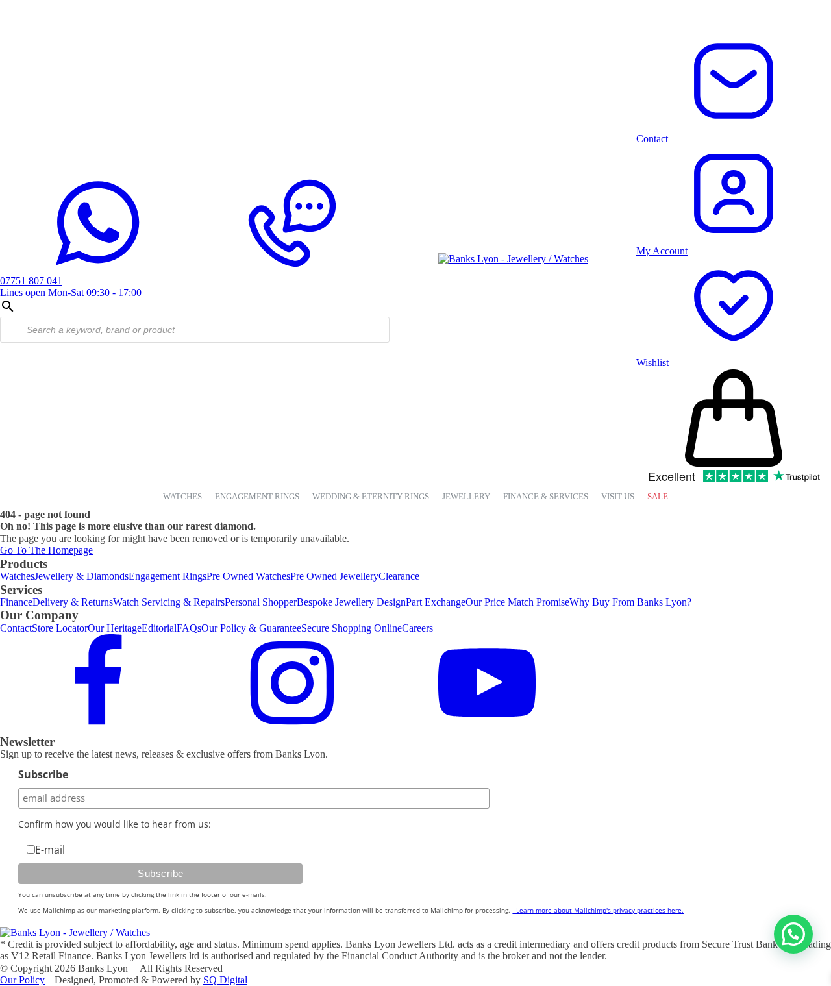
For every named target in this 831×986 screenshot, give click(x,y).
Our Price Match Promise (517, 602)
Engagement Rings (167, 576)
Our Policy (22, 979)
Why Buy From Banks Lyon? (630, 602)
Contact (16, 628)
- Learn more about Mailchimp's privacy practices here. (598, 910)
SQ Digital (225, 979)
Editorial (159, 628)
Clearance (398, 576)
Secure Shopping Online (351, 628)
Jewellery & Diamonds (81, 576)
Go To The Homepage (46, 550)
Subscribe (43, 774)
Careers (417, 628)
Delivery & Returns (72, 602)
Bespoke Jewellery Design (351, 602)
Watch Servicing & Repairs (169, 602)
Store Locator (60, 628)
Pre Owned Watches (248, 576)
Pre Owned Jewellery (334, 576)
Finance (16, 602)
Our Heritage (115, 628)
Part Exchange (435, 602)
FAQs (189, 628)
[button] (793, 934)
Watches (17, 576)
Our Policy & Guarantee (251, 628)
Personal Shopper (261, 602)
